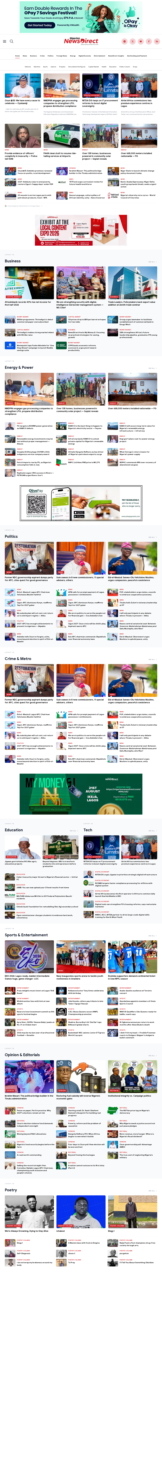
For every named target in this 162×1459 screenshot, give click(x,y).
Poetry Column (124, 67)
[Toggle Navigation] (4, 41)
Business (33, 56)
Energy (73, 56)
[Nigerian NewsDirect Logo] (81, 41)
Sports (45, 67)
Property (62, 67)
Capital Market (93, 67)
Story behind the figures (76, 67)
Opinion (53, 67)
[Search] (11, 41)
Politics (50, 56)
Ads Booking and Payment (137, 56)
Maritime (37, 67)
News (25, 56)
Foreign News (61, 56)
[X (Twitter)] (133, 41)
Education (112, 67)
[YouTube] (141, 41)
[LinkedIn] (157, 41)
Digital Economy (85, 56)
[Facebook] (149, 41)
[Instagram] (125, 41)
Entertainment (99, 56)
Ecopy (135, 67)
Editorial (28, 67)
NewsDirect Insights (116, 56)
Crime (42, 56)
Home (17, 56)
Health (104, 67)
